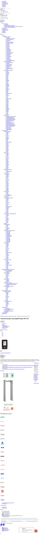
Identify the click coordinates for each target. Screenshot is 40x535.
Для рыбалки (8, 54)
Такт (7, 112)
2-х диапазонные (7, 308)
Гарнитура (7, 173)
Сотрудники (6, 24)
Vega (7, 97)
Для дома (7, 45)
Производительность (9, 68)
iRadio (7, 79)
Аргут (7, 148)
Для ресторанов (8, 53)
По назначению (8, 36)
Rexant (7, 89)
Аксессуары (6, 130)
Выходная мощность (9, 62)
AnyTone (7, 72)
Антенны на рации (9, 270)
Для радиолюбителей (9, 52)
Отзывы (35, 378)
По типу (7, 115)
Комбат (7, 167)
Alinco (7, 71)
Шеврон (7, 114)
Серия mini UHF (9, 235)
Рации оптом (4, 503)
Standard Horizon (9, 93)
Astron (7, 295)
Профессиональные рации (10, 124)
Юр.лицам (4, 5)
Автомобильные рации (10, 117)
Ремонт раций (36, 383)
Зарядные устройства (9, 197)
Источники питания (7, 290)
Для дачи (7, 43)
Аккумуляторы (8, 131)
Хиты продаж (4, 325)
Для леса (7, 47)
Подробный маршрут (5, 516)
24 (2, 333)
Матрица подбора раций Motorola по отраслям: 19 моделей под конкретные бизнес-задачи (17, 367)
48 (2, 335)
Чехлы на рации (8, 259)
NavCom (7, 86)
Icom (7, 78)
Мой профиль (4, 507)
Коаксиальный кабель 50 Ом (11, 284)
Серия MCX (8, 234)
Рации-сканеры (8, 127)
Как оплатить (36, 374)
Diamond (7, 275)
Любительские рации (9, 120)
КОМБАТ (8, 109)
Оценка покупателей (5, 326)
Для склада (8, 55)
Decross (7, 75)
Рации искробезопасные (10, 126)
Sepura (7, 91)
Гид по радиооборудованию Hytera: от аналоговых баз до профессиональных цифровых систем (18, 365)
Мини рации (8, 121)
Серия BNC (8, 233)
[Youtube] (4, 525)
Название (4, 323)
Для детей (8, 44)
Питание (7, 66)
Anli (7, 274)
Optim (7, 87)
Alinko (7, 294)
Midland (7, 84)
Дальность (8, 63)
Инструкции (36, 377)
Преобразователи (9, 301)
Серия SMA (8, 238)
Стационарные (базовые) (10, 60)
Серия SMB (8, 239)
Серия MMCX (8, 236)
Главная (1, 316)
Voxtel (7, 100)
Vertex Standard (8, 98)
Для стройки (8, 57)
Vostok (7, 99)
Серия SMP (8, 240)
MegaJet (7, 83)
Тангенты (7, 242)
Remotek (7, 280)
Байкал (7, 104)
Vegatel (7, 163)
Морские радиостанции (10, 122)
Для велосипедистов (9, 39)
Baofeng (7, 176)
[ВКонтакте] (1, 525)
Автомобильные (9, 271)
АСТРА (7, 103)
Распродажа (4, 313)
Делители (7, 279)
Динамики (7, 191)
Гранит (7, 107)
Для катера (8, 46)
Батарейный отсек (9, 169)
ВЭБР (7, 106)
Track (7, 94)
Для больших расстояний (10, 38)
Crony (7, 74)
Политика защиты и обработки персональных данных (13, 26)
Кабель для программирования (11, 213)
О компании (4, 1)
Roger (7, 90)
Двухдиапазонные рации (10, 119)
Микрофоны (8, 224)
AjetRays (7, 132)
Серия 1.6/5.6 (8, 231)
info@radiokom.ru (6, 11)
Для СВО (7, 37)
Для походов (8, 51)
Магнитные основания (9, 286)
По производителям (9, 70)
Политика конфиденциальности (9, 27)
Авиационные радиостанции (11, 116)
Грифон (7, 108)
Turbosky (7, 95)
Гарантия (3, 4)
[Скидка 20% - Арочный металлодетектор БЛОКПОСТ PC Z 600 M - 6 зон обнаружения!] (17, 392)
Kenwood (7, 80)
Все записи (2, 370)
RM (6, 297)
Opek (7, 276)
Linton (7, 81)
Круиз (7, 110)
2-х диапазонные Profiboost (8, 309)
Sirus (7, 92)
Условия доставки (5, 3)
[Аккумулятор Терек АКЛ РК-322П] (20, 344)
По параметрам (8, 61)
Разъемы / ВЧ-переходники (10, 230)
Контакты (4, 6)
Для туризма (8, 58)
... (2, 314)
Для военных (8, 40)
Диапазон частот (9, 64)
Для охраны (8, 49)
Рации (5, 35)
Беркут (7, 105)
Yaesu (7, 102)
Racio (7, 139)
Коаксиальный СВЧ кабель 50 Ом (11, 283)
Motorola (7, 85)
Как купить (4, 2)
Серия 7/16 (8, 232)
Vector (7, 96)
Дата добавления (5, 327)
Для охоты (8, 48)
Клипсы (5, 223)
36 (2, 334)
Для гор (7, 41)
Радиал (7, 278)
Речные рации (8, 128)
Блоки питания (8, 291)
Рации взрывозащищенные (10, 125)
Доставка (35, 375)
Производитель (8, 67)
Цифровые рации (9, 129)
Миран (7, 292)
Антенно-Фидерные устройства (9, 269)
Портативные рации (9, 123)
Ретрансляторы (4, 312)
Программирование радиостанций (8, 502)
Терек (7, 113)
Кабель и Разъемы (9, 282)
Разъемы (7, 285)
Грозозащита (8, 272)
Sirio (7, 288)
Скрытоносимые (9, 59)
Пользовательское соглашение (9, 25)
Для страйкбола (8, 56)
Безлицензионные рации (10, 118)
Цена (7, 69)
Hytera (7, 77)
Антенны (7, 152)
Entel (7, 76)
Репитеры (5, 307)
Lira (7, 82)
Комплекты (6, 311)
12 (2, 332)
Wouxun (7, 101)
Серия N (7, 237)
